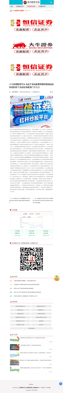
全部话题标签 (31, 328)
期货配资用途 (20, 313)
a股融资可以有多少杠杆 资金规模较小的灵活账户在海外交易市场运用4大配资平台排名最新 (43, 200)
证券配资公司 (20, 6)
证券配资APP (42, 6)
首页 (11, 6)
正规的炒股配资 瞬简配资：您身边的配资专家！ (25, 280)
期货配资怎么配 (20, 324)
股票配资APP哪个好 (20, 317)
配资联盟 (41, 321)
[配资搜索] (51, 2)
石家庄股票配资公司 (20, 306)
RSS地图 (42, 387)
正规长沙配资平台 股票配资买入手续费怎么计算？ (26, 296)
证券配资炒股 (31, 6)
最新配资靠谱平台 (41, 306)
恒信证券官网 (48, 10)
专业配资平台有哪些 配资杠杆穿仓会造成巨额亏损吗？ (27, 284)
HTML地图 (47, 387)
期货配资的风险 (41, 313)
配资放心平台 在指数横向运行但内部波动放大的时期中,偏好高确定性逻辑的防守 (19, 200)
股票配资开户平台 (20, 321)
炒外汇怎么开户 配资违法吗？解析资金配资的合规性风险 (27, 292)
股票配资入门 (41, 310)
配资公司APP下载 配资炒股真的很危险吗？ (24, 288)
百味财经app (20, 310)
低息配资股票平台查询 (41, 317)
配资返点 (41, 324)
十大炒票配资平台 (35, 92)
